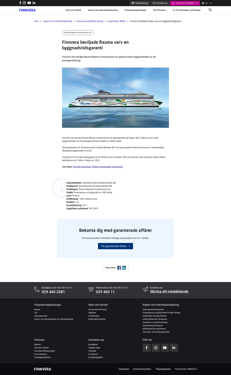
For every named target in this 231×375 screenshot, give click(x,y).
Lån (35, 313)
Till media (92, 351)
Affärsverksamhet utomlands (155, 319)
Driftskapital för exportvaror (154, 329)
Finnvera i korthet (41, 348)
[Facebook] (119, 268)
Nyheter (37, 344)
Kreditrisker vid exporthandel (154, 316)
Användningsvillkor (142, 369)
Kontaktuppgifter (95, 357)
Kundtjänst (93, 344)
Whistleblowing (141, 3)
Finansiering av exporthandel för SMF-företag (161, 313)
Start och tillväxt (73, 10)
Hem (36, 21)
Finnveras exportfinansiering (89, 21)
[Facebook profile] (20, 3)
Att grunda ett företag (97, 309)
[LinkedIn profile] (34, 3)
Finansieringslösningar (135, 10)
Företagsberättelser (42, 357)
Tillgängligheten (163, 369)
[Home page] (27, 10)
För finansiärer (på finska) (188, 10)
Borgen (37, 309)
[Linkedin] (124, 268)
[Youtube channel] (29, 3)
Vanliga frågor (94, 348)
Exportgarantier (40, 316)
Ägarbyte (92, 313)
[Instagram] (24, 3)
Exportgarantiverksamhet (153, 309)
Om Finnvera (159, 10)
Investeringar (93, 316)
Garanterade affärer (116, 21)
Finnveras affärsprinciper (44, 351)
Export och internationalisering (103, 10)
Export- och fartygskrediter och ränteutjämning (53, 319)
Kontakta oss (161, 3)
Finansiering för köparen (153, 325)
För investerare (40, 354)
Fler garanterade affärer (114, 246)
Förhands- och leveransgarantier (156, 332)
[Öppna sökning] (210, 10)
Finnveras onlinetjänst (185, 3)
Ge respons (93, 354)
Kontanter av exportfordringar (155, 322)
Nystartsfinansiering (96, 319)
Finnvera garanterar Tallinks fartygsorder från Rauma (98, 166)
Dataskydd (124, 369)
